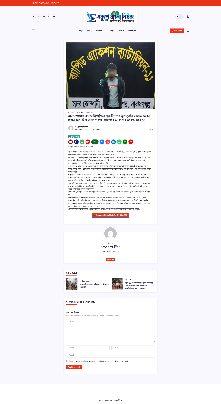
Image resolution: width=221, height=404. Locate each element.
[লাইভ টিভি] (88, 141)
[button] (179, 16)
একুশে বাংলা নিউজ (83, 127)
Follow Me (110, 259)
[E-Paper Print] (76, 141)
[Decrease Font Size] (130, 141)
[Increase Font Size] (125, 141)
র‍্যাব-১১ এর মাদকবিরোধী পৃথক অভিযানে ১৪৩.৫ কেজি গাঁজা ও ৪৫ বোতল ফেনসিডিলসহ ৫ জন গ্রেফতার (139, 285)
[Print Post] (70, 141)
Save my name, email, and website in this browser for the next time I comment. (98, 361)
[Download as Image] (82, 141)
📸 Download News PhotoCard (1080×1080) (110, 215)
